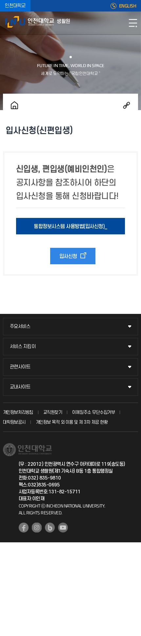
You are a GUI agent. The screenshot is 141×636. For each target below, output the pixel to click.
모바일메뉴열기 (133, 23)
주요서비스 (20, 326)
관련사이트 (20, 367)
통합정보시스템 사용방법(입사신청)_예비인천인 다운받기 (70, 229)
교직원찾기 (52, 412)
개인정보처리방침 (18, 412)
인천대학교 (15, 6)
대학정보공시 (14, 422)
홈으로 (14, 105)
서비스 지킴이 (23, 346)
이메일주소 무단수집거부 (93, 412)
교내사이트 (20, 387)
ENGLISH (127, 6)
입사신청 (68, 256)
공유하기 (126, 105)
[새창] (24, 527)
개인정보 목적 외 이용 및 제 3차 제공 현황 (72, 422)
